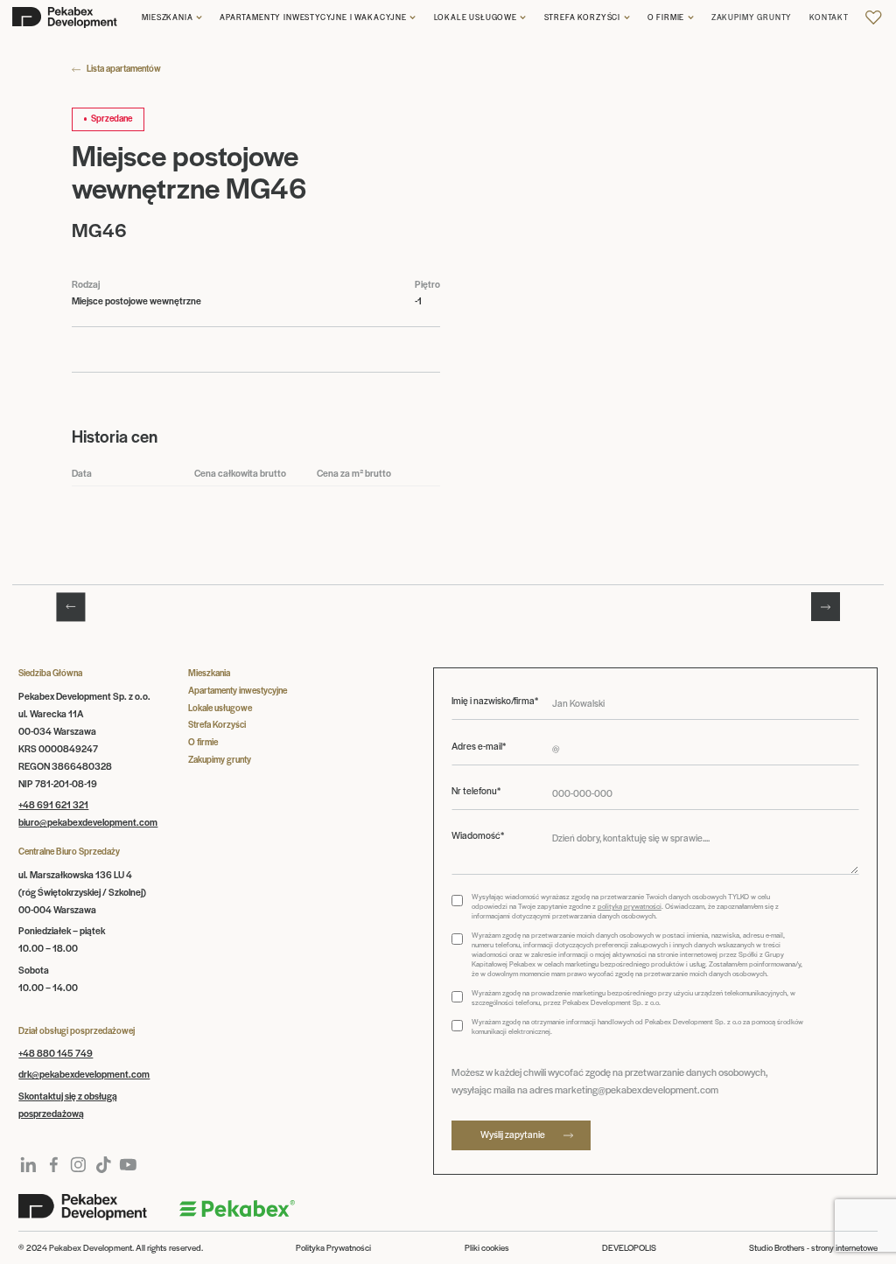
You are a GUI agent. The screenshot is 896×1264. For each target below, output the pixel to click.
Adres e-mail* (479, 746)
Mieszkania (167, 17)
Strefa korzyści (582, 17)
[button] (172, 17)
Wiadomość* (478, 835)
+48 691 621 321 (53, 804)
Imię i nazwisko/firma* (495, 701)
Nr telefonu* (476, 791)
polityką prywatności (630, 906)
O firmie (666, 17)
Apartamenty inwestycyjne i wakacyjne (313, 17)
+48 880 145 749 (55, 1052)
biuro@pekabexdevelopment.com (88, 821)
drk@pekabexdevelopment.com (84, 1073)
